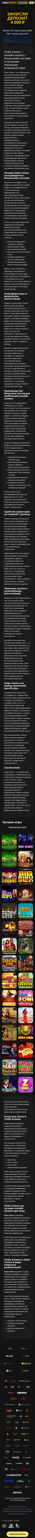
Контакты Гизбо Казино (17, 1500)
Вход (31, 2)
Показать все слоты (17, 827)
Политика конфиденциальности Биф (17, 1498)
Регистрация (22, 2)
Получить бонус (17, 1534)
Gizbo (9, 2)
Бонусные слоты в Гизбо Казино (16, 1102)
